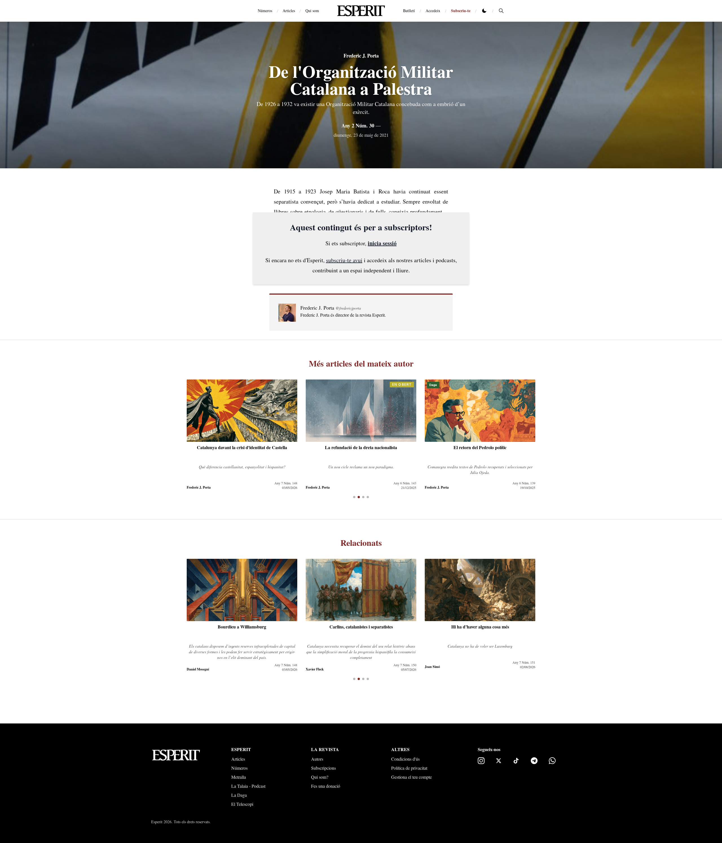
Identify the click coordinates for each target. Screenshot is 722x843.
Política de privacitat (409, 768)
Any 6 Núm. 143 (404, 483)
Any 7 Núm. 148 (285, 483)
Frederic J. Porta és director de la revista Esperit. (343, 315)
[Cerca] (501, 10)
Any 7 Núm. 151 (523, 662)
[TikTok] (516, 760)
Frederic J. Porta (361, 55)
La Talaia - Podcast (248, 786)
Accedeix (433, 10)
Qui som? (319, 777)
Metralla (238, 777)
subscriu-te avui (344, 260)
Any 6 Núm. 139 (523, 483)
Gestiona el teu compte (411, 777)
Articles (289, 10)
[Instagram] (481, 760)
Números (265, 10)
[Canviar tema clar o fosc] (484, 10)
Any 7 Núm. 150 (404, 665)
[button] (354, 497)
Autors (317, 759)
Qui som (312, 10)
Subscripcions (323, 768)
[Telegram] (534, 760)
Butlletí (409, 10)
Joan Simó (432, 666)
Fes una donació (325, 786)
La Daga (239, 795)
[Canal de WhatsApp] (552, 760)
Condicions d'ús (405, 759)
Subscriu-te (460, 11)
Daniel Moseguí (198, 669)
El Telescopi (242, 804)
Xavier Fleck (315, 669)
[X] (498, 760)
